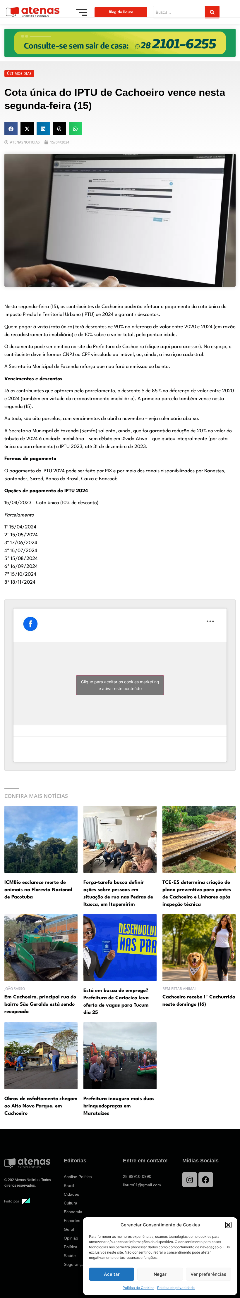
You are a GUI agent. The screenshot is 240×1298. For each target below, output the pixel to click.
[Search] (212, 12)
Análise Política (78, 1176)
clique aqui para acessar (173, 346)
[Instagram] (189, 1179)
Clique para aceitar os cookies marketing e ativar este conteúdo (120, 685)
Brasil (69, 1185)
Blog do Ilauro (121, 12)
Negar (160, 1274)
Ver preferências (208, 1274)
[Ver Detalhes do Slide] (120, 43)
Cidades (71, 1194)
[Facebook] (205, 1179)
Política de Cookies (138, 1287)
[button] (228, 1225)
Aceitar (112, 1274)
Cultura (70, 1203)
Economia (73, 1211)
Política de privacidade (176, 1287)
